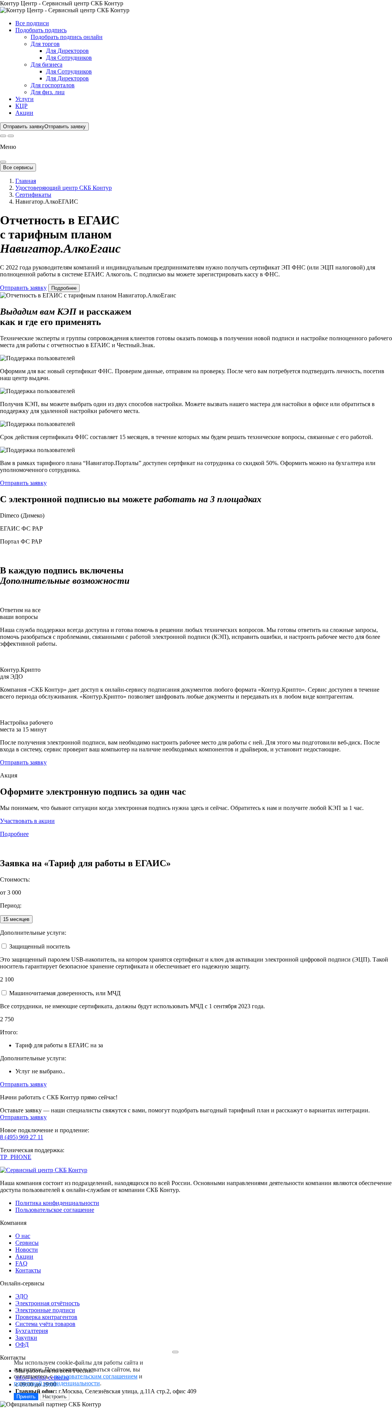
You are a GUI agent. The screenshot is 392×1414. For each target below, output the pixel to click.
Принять (26, 1396)
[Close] (3, 162)
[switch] (4, 946)
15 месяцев (16, 919)
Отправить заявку (23, 287)
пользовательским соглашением (95, 1376)
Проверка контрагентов (46, 1317)
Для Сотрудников (69, 57)
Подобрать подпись (41, 30)
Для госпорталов (53, 85)
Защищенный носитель (39, 946)
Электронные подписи (45, 1310)
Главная (25, 181)
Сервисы (27, 1242)
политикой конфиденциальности (57, 1383)
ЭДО (21, 1296)
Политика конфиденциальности (57, 1203)
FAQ (21, 1263)
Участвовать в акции (27, 821)
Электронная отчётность (47, 1303)
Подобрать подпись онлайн (67, 37)
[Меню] (11, 136)
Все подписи (32, 23)
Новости (26, 1249)
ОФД (22, 1344)
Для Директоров (67, 50)
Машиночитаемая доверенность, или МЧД (65, 993)
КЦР (21, 106)
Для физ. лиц (48, 92)
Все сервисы (18, 167)
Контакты (28, 1270)
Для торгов (45, 44)
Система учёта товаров (45, 1324)
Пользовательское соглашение (54, 1210)
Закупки (26, 1337)
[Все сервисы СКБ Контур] (3, 136)
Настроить (54, 1396)
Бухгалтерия (31, 1330)
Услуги (24, 99)
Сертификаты (33, 194)
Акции (24, 112)
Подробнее (64, 288)
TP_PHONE (15, 1157)
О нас (22, 1236)
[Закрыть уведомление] (175, 1352)
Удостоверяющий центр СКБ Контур (63, 188)
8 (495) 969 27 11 (21, 1137)
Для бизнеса (46, 64)
